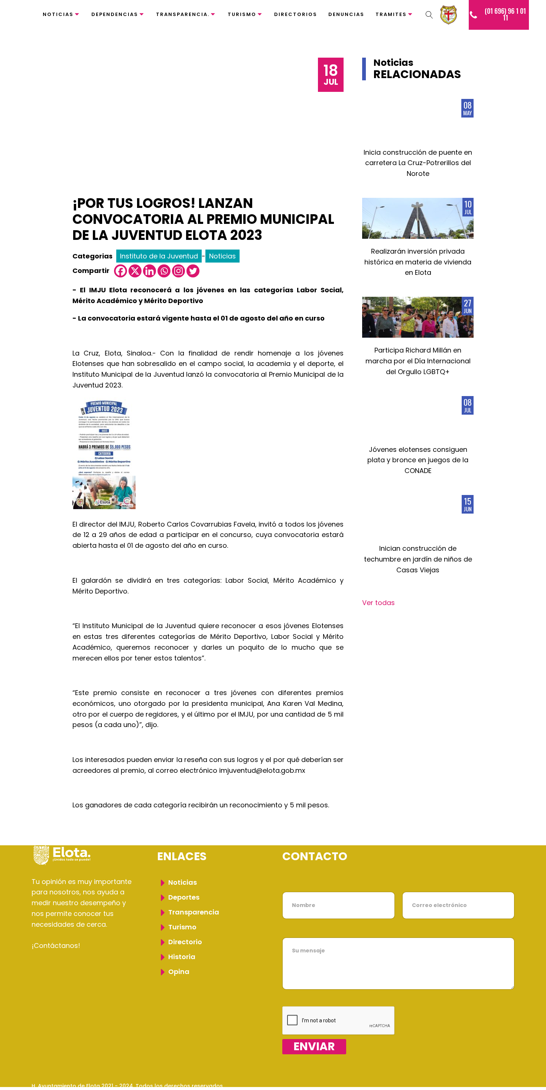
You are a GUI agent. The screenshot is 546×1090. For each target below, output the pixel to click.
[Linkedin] (149, 270)
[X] (135, 270)
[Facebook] (120, 270)
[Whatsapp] (163, 270)
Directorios (295, 14)
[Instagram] (178, 270)
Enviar (314, 1046)
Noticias (58, 14)
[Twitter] (192, 270)
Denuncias (346, 14)
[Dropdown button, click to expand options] (429, 15)
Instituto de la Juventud (159, 256)
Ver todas (378, 602)
